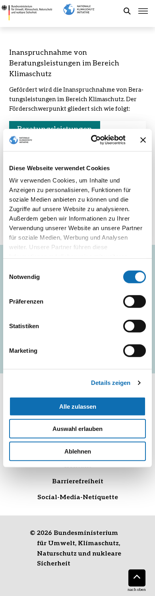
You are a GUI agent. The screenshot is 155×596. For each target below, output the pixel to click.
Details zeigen (110, 382)
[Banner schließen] (143, 140)
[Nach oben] (136, 577)
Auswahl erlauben (77, 428)
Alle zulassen (77, 406)
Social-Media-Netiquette (77, 496)
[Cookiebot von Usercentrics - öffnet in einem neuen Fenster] (94, 140)
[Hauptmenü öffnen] (143, 11)
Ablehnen (77, 451)
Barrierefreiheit (77, 480)
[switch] (134, 301)
